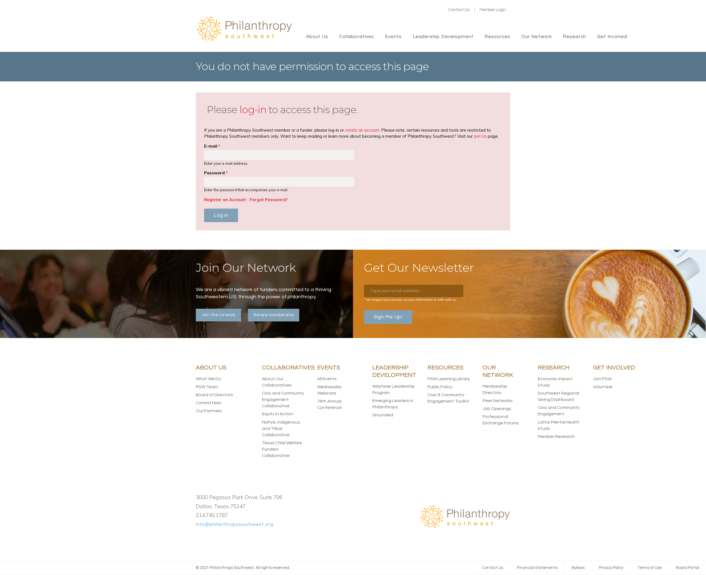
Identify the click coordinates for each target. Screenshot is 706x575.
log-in (252, 109)
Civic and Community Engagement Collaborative (283, 399)
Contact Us (458, 10)
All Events (327, 379)
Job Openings (497, 408)
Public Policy (439, 387)
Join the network (218, 315)
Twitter (419, 10)
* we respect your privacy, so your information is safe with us (410, 299)
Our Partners (209, 411)
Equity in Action (277, 414)
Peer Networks (498, 400)
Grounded (382, 415)
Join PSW (602, 379)
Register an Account (225, 199)
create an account (362, 130)
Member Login (493, 10)
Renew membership (273, 315)
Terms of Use (649, 568)
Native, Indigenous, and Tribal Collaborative (281, 428)
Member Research (556, 436)
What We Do (208, 379)
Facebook (411, 10)
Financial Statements (537, 568)
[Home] (244, 40)
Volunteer (603, 387)
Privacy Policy (611, 568)
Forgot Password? (269, 199)
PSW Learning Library (448, 379)
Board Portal (687, 568)
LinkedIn (428, 10)
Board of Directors (214, 395)
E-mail (212, 146)
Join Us (480, 136)
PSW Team (207, 387)
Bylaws (578, 568)
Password (216, 172)
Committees (208, 403)
